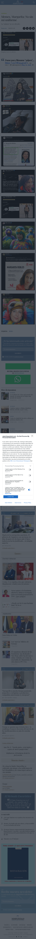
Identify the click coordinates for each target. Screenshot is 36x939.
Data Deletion (8, 502)
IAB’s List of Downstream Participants (20, 461)
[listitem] (18, 466)
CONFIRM (11, 496)
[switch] (29, 469)
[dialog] (18, 469)
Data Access (18, 502)
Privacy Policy (27, 502)
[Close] (32, 436)
